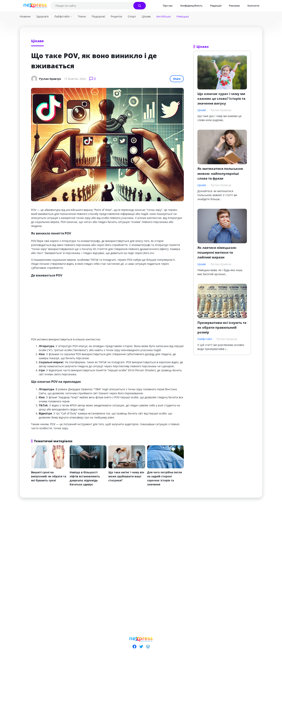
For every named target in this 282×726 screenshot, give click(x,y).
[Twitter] (141, 646)
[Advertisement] (107, 308)
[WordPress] (148, 646)
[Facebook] (134, 646)
